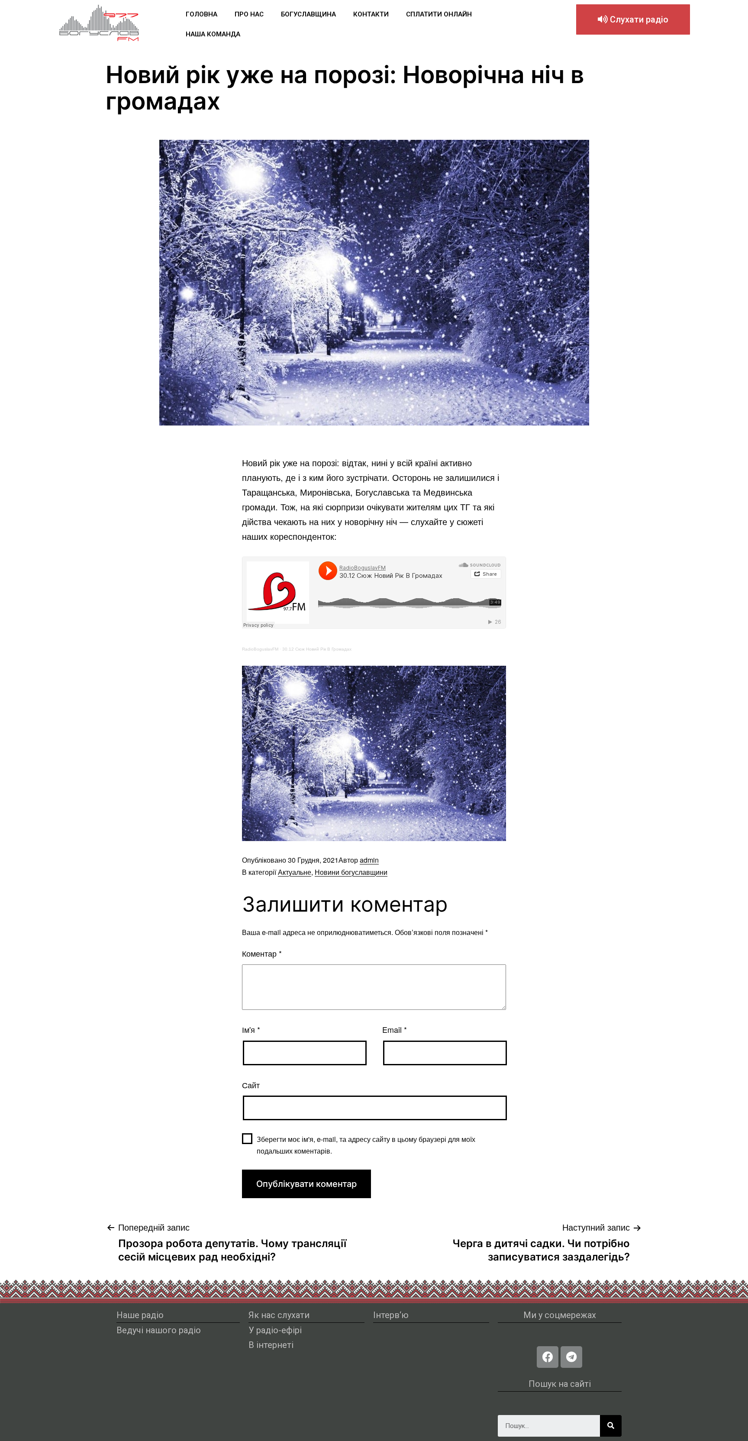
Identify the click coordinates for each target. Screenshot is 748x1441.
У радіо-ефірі (275, 1330)
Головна (201, 14)
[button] (633, 19)
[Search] (611, 1426)
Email (394, 1029)
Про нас (249, 14)
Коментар (262, 953)
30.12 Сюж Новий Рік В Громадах (316, 649)
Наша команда (213, 34)
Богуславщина (308, 14)
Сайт (251, 1084)
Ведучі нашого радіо (158, 1330)
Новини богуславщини (351, 872)
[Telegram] (571, 1357)
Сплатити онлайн (439, 14)
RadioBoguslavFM (260, 649)
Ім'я (251, 1029)
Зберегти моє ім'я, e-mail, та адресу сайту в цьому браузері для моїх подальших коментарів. (366, 1145)
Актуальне (294, 872)
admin (369, 860)
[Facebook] (547, 1357)
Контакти (371, 14)
